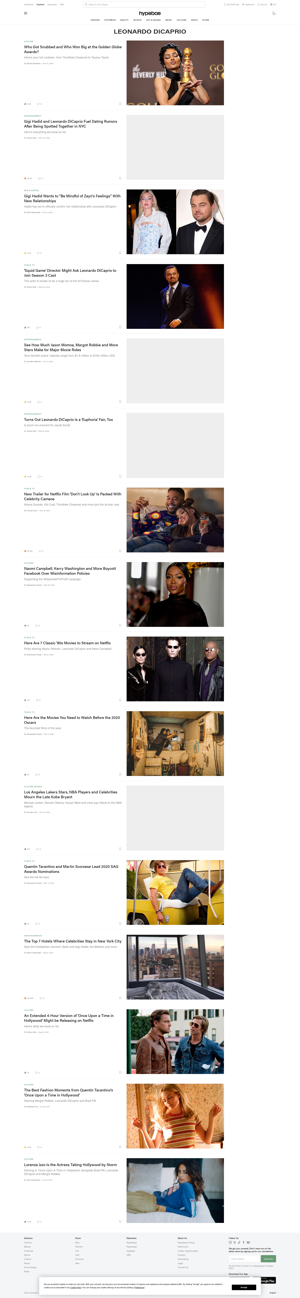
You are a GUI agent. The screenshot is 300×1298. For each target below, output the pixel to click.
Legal (180, 1263)
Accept (244, 1287)
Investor (182, 1254)
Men (77, 1242)
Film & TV (29, 265)
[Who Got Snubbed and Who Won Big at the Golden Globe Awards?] (175, 72)
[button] (83, 103)
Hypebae (130, 1250)
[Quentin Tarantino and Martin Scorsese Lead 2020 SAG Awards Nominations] (175, 892)
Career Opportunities (188, 1250)
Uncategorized (33, 936)
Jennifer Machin (34, 361)
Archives (79, 1258)
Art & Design (153, 20)
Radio (194, 20)
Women (79, 1246)
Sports (137, 20)
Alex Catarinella (34, 952)
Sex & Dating (31, 190)
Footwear (110, 20)
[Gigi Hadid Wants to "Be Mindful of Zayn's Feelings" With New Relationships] (175, 221)
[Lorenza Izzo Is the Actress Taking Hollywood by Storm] (175, 1190)
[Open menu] (25, 13)
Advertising (183, 1258)
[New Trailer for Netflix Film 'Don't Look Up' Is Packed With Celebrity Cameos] (175, 519)
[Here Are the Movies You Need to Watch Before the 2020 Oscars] (175, 743)
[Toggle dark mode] (274, 13)
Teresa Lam (32, 510)
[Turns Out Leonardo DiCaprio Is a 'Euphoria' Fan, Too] (175, 445)
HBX (128, 1254)
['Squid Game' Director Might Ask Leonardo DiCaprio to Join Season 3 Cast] (175, 296)
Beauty (124, 20)
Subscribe (268, 1258)
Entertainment (33, 116)
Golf (77, 1254)
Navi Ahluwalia (33, 212)
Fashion (95, 20)
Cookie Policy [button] (75, 1288)
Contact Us (183, 1267)
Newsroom (183, 1246)
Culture (181, 20)
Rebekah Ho (32, 1106)
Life (77, 1250)
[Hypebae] (150, 13)
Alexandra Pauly (34, 585)
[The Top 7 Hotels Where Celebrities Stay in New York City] (175, 967)
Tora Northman (33, 1180)
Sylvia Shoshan (33, 63)
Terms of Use (259, 1266)
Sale (77, 1263)
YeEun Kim (31, 138)
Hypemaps (131, 1246)
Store (205, 20)
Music (169, 20)
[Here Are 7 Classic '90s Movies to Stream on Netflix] (175, 668)
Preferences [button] (139, 1288)
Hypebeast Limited (36, 1292)
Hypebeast (131, 1242)
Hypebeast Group (186, 1242)
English (273, 1292)
